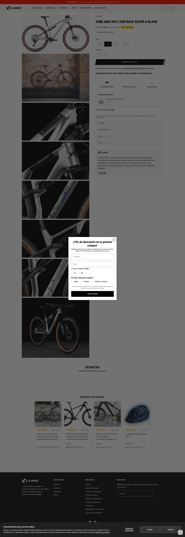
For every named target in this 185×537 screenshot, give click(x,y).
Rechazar (171, 530)
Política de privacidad (102, 532)
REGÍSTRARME (92, 294)
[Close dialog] (114, 240)
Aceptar (150, 530)
